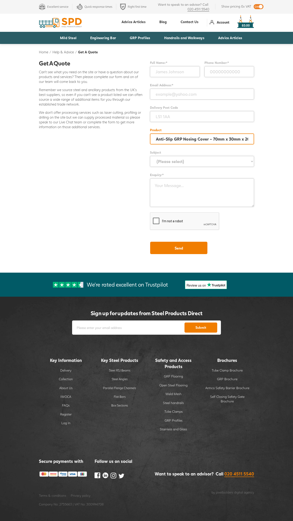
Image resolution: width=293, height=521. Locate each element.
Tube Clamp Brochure (227, 370)
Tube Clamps (173, 411)
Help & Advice (63, 52)
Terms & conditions (52, 495)
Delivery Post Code (164, 107)
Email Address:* (161, 85)
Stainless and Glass (173, 429)
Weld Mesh (173, 394)
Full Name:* (158, 63)
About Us (66, 388)
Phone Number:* (216, 63)
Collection (66, 379)
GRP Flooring (173, 376)
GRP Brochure (227, 379)
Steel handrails (173, 403)
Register (66, 414)
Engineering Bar (103, 38)
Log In (66, 423)
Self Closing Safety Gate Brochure (227, 399)
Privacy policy (80, 495)
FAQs (66, 405)
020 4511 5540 (198, 9)
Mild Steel (68, 38)
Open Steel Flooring (173, 385)
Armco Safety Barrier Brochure (227, 388)
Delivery (65, 370)
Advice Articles (230, 38)
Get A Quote (88, 52)
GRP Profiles (140, 38)
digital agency (244, 492)
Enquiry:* (157, 175)
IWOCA (65, 397)
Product (156, 130)
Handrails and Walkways (184, 38)
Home (43, 52)
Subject (155, 152)
